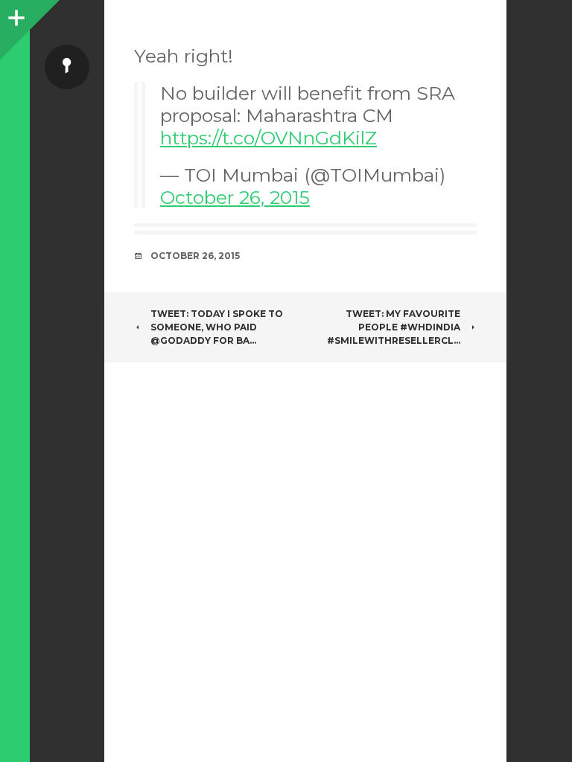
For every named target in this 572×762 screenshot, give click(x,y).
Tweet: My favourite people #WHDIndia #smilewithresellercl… (393, 327)
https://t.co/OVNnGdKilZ (268, 138)
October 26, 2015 (235, 197)
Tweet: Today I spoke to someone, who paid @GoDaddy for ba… (216, 327)
